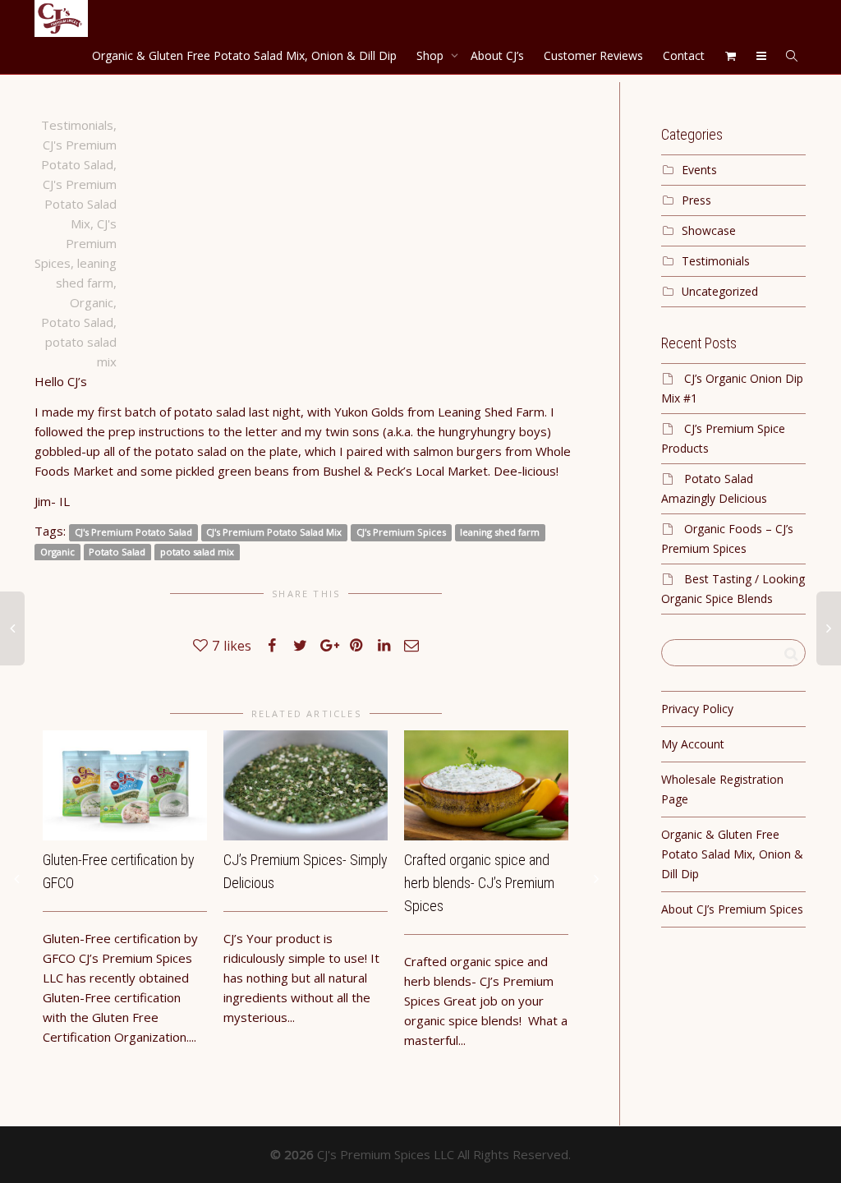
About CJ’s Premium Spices (732, 909)
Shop (431, 55)
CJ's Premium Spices (75, 243)
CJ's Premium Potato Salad (133, 532)
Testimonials (77, 125)
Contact (684, 55)
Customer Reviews (593, 55)
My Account (692, 744)
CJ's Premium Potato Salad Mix (80, 204)
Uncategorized (720, 291)
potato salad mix (197, 551)
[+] (125, 785)
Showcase (709, 230)
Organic (91, 302)
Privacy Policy (697, 708)
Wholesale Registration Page (722, 789)
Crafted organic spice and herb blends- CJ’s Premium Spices (479, 882)
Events (699, 169)
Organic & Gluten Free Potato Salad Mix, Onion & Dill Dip (244, 55)
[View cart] (730, 55)
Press (696, 200)
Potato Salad (77, 322)
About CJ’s (497, 55)
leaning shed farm (500, 532)
